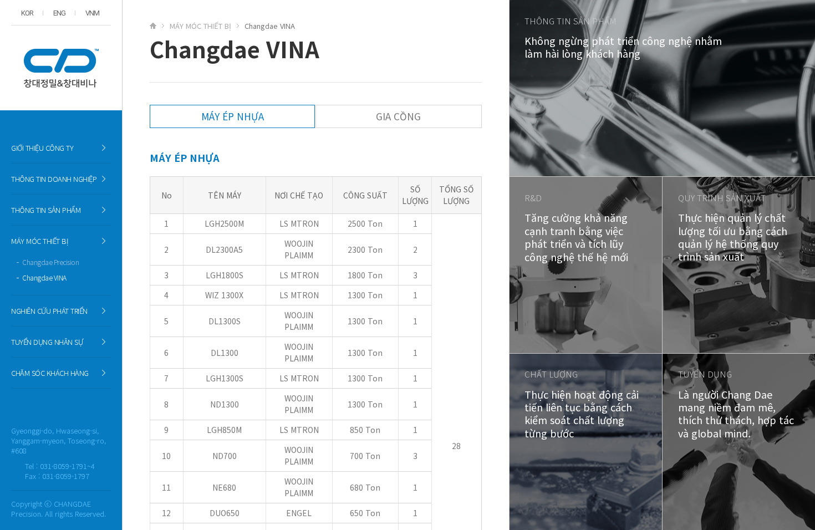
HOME (156, 25)
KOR (27, 13)
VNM (92, 13)
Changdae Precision (50, 262)
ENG (59, 13)
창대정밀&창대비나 (61, 68)
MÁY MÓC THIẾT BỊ (200, 25)
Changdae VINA (44, 277)
